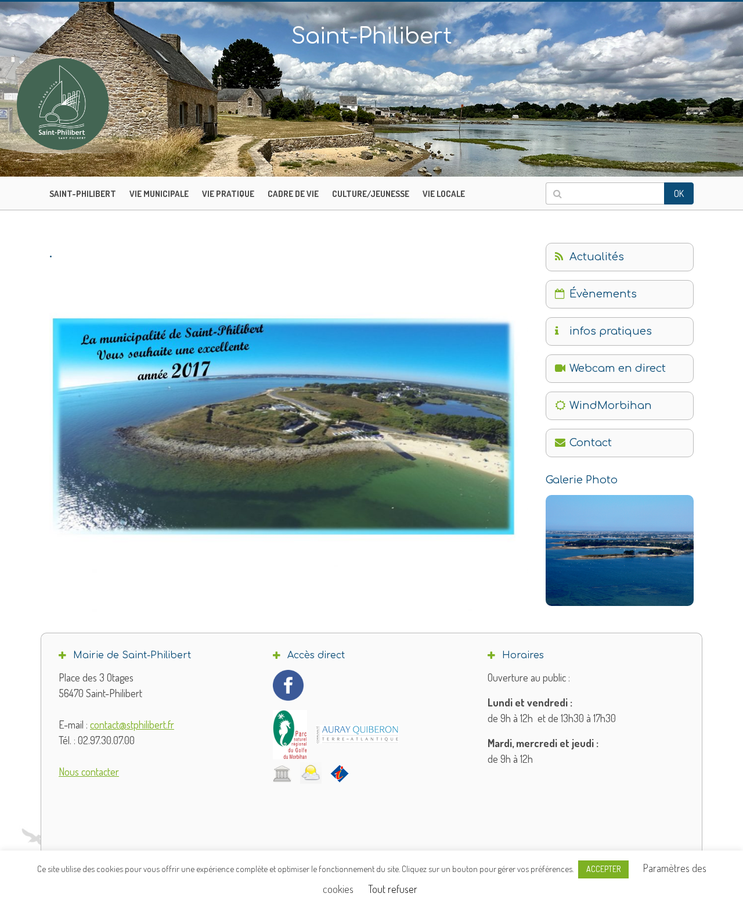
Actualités (596, 257)
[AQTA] (357, 734)
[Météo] (311, 773)
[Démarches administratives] (282, 773)
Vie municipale (159, 193)
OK (679, 193)
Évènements (603, 294)
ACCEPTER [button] (603, 869)
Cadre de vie (293, 193)
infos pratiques (610, 331)
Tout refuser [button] (392, 889)
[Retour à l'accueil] (87, 104)
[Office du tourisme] (339, 773)
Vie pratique (228, 193)
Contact (590, 443)
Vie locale (444, 193)
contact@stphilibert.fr (132, 724)
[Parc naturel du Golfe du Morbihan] (290, 734)
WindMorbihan (610, 405)
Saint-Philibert (82, 193)
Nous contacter (89, 771)
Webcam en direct (617, 368)
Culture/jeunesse (370, 193)
